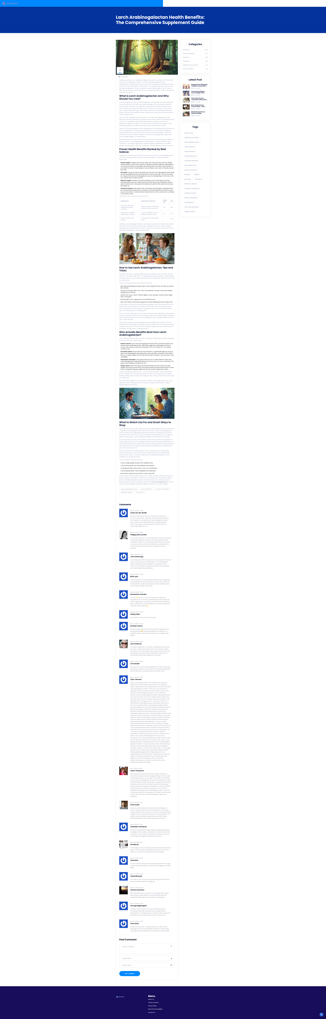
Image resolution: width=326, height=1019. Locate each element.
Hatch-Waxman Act (190, 165)
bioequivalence (189, 202)
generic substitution (190, 197)
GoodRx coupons (189, 211)
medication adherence (191, 160)
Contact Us (151, 1012)
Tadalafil (196, 174)
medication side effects (191, 137)
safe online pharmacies (191, 207)
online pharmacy (189, 147)
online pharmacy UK (190, 156)
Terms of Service (153, 1002)
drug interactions (189, 151)
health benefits (146, 489)
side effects (198, 179)
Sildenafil (187, 174)
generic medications (190, 170)
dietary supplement (162, 489)
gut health (140, 492)
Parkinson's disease (190, 184)
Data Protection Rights (155, 1009)
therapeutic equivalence (192, 188)
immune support (126, 492)
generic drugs (188, 133)
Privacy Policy (152, 1006)
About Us (151, 999)
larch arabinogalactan (129, 489)
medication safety (190, 193)
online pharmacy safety (191, 142)
